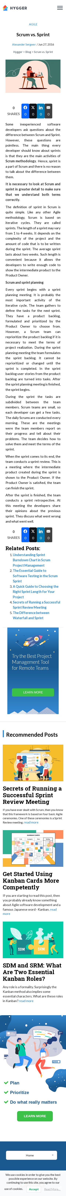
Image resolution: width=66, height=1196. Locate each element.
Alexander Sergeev (24, 44)
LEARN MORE (35, 1116)
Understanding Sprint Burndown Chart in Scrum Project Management (31, 560)
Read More (31, 822)
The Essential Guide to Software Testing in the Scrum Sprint (35, 575)
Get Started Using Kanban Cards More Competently (31, 880)
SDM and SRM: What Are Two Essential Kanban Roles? (32, 971)
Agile (33, 24)
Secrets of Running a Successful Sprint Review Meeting (32, 795)
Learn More (33, 692)
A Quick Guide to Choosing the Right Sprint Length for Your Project (35, 591)
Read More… (52, 1189)
